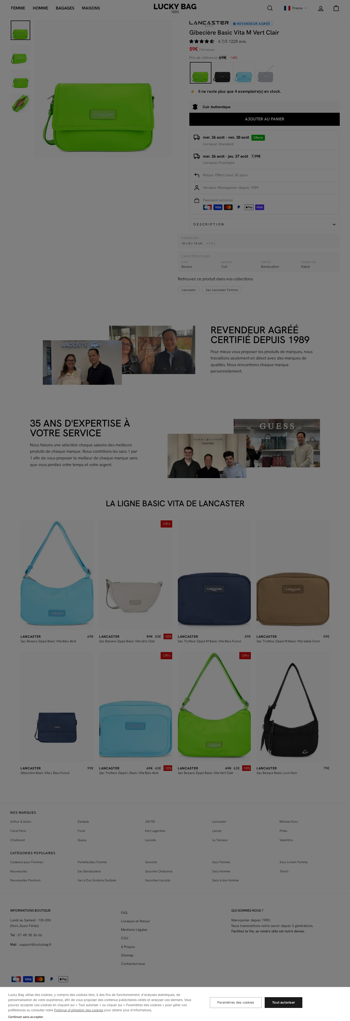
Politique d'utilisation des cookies (78, 1010)
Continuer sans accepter (25, 1017)
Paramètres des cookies (235, 1002)
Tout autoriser (283, 1002)
